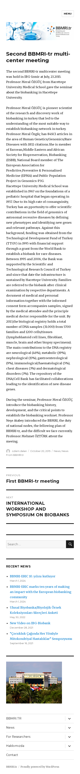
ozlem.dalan (19, 451)
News (57, 451)
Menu (68, 13)
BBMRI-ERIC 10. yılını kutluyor (32, 576)
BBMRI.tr (11, 766)
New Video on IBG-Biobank (30, 623)
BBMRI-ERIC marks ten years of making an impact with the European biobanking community (40, 592)
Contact (12, 755)
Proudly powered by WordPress (39, 766)
